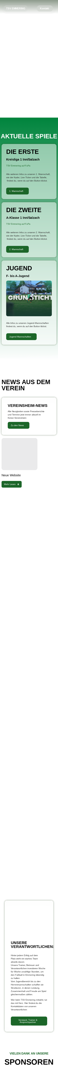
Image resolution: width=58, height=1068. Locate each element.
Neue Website (11, 475)
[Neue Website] (19, 454)
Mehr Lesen (10, 484)
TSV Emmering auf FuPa (18, 165)
